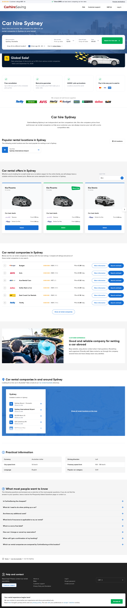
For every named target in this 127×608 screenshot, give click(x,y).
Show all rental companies (63, 312)
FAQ (83, 7)
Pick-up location (10, 39)
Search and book (116, 266)
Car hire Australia (16, 559)
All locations (118, 141)
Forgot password (70, 581)
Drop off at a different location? (16, 46)
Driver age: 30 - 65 (37, 46)
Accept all (116, 601)
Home (7, 559)
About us (36, 579)
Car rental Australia (46, 383)
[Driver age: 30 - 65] (29, 46)
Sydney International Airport (19, 150)
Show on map (19, 405)
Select (22, 228)
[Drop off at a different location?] (5, 46)
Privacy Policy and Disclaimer (42, 586)
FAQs (35, 581)
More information (99, 266)
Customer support (94, 7)
